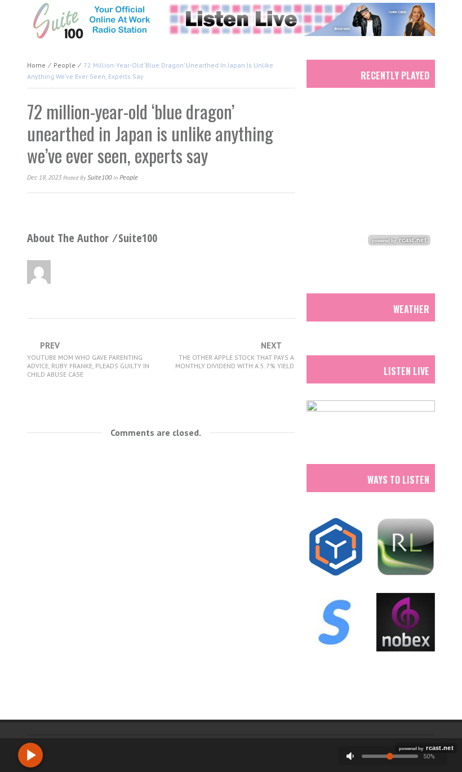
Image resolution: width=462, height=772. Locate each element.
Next (234, 355)
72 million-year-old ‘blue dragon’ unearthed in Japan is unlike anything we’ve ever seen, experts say (150, 133)
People (64, 65)
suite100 (99, 177)
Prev (88, 359)
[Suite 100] (91, 20)
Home (36, 65)
